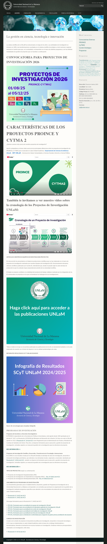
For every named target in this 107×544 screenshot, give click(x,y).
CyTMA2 (82, 45)
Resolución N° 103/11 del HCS (15, 460)
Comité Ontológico (85, 48)
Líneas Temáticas (88, 63)
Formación (27, 13)
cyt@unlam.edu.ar (84, 107)
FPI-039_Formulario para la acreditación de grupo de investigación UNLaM (29, 505)
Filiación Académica (91, 71)
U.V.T (79, 13)
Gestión (17, 13)
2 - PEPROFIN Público (90, 66)
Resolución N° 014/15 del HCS (17, 495)
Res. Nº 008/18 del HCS (46, 478)
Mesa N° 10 (97, 75)
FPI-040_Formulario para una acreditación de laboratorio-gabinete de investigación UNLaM (34, 507)
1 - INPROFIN (96, 63)
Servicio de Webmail (97, 3)
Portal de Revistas (67, 13)
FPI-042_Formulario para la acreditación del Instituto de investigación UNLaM (30, 511)
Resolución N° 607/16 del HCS (17, 531)
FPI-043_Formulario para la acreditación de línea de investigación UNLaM (29, 513)
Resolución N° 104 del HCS (25, 440)
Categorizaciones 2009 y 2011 (86, 75)
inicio (8, 13)
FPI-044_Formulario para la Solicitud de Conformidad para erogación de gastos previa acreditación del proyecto (40, 515)
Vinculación (53, 13)
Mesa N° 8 (97, 74)
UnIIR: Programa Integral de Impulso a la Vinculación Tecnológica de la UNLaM (90, 62)
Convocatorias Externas (87, 39)
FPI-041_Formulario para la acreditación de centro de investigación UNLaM (29, 509)
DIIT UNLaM (16, 153)
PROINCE (82, 42)
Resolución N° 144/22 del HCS (17, 497)
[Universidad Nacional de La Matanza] (24, 5)
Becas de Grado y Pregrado (89, 71)
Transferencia (40, 13)
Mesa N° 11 (87, 64)
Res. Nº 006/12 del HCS (53, 476)
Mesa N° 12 (92, 68)
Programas (82, 50)
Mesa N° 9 (81, 64)
